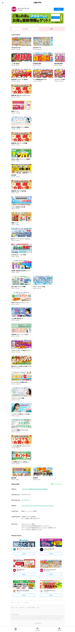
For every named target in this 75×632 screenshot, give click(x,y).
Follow (58, 9)
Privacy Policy (22, 607)
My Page (59, 630)
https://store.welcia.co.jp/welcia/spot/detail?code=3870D (37, 505)
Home (15, 630)
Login (38, 607)
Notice (12, 607)
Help (16, 607)
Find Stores (37, 630)
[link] (13, 9)
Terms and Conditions (31, 607)
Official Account (57, 484)
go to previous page (3, 2)
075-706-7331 (25, 500)
